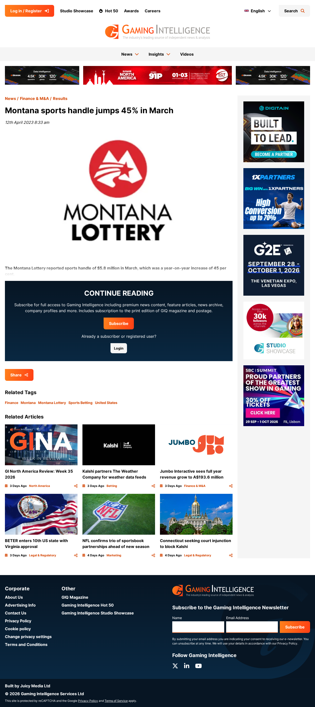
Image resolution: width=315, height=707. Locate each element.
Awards (131, 10)
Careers (152, 10)
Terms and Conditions (26, 644)
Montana (28, 403)
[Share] (76, 486)
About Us (14, 597)
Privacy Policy (18, 620)
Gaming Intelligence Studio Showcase (98, 613)
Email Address (237, 618)
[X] (175, 666)
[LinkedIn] (186, 666)
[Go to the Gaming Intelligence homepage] (157, 32)
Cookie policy (18, 628)
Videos (187, 54)
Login (119, 348)
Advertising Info (20, 605)
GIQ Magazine (75, 597)
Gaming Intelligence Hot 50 (88, 605)
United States (106, 403)
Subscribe (118, 323)
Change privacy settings (28, 636)
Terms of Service (116, 701)
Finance (11, 403)
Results (60, 98)
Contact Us (15, 613)
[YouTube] (198, 666)
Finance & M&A (34, 98)
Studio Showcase (76, 10)
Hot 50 (111, 10)
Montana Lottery (52, 403)
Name (177, 618)
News (10, 98)
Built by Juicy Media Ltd (27, 685)
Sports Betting (80, 403)
